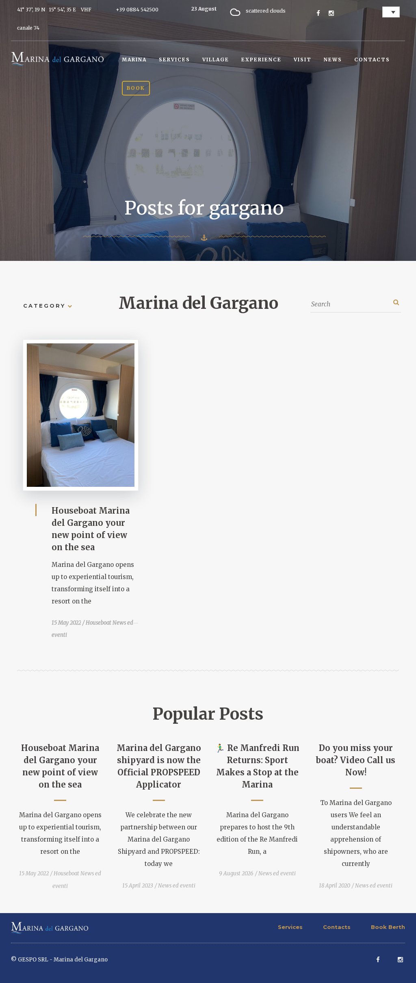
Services (174, 59)
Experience (261, 59)
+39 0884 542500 (137, 10)
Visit (303, 59)
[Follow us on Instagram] (331, 13)
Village (215, 59)
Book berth (388, 927)
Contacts (372, 59)
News (333, 59)
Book (136, 88)
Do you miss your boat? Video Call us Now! (355, 760)
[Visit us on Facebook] (318, 13)
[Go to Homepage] (57, 58)
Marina (134, 59)
